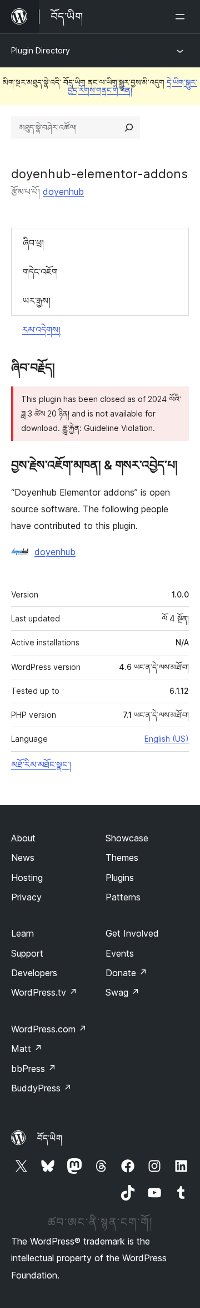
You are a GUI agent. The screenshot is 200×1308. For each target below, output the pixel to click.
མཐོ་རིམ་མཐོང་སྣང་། (41, 764)
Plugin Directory (40, 50)
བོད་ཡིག (49, 1138)
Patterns (123, 897)
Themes (122, 857)
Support (27, 953)
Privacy (26, 897)
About (23, 838)
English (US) (166, 738)
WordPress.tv (44, 992)
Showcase (127, 838)
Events (120, 953)
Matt (26, 1048)
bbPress (33, 1068)
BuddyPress (41, 1088)
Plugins (120, 877)
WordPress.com (49, 1029)
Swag (122, 992)
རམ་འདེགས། (41, 329)
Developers (34, 972)
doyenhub (63, 191)
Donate (126, 972)
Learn (22, 933)
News (22, 857)
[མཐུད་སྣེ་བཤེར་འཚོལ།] (129, 127)
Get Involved (132, 933)
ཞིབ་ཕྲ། (33, 242)
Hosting (27, 877)
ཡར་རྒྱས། (37, 300)
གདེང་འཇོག (40, 271)
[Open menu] (182, 16)
